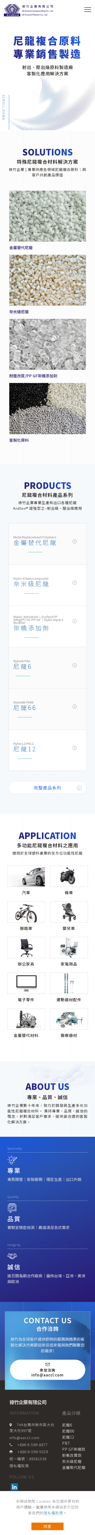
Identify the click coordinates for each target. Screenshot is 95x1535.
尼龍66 (25, 707)
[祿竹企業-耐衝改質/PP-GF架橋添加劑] (47, 344)
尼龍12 (25, 748)
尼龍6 (22, 666)
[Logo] (29, 10)
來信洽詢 (47, 1372)
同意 (47, 1526)
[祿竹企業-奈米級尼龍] (47, 279)
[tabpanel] (47, 65)
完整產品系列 (47, 787)
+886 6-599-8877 (32, 1444)
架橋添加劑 (31, 627)
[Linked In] (15, 1487)
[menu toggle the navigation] (87, 9)
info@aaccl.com (24, 1437)
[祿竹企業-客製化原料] (47, 408)
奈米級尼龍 (31, 583)
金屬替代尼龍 (35, 542)
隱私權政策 (53, 1512)
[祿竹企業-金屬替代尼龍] (47, 215)
